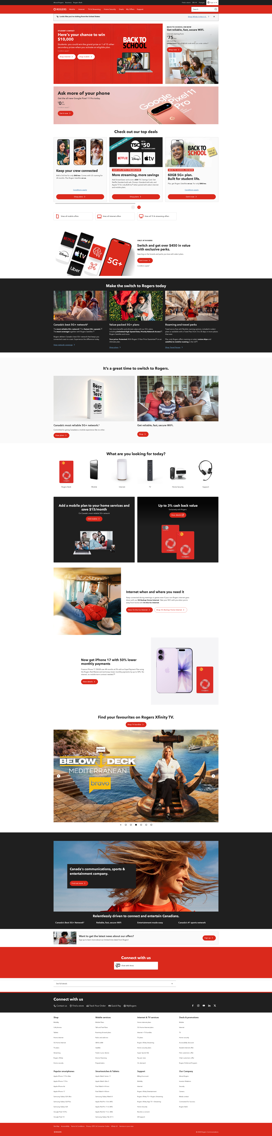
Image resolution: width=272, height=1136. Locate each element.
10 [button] (101, 328)
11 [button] (93, 331)
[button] (194, 2)
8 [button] (87, 324)
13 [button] (156, 339)
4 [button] (132, 184)
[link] (58, 2)
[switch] (202, 2)
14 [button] (196, 341)
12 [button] (161, 331)
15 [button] (114, 674)
